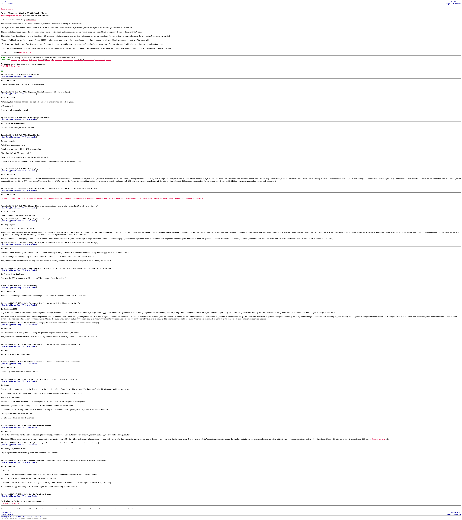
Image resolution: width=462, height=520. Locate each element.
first (2, 66)
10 (2, 268)
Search (10, 4)
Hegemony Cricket (35, 92)
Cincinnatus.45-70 (35, 268)
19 (2, 460)
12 (2, 303)
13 (2, 323)
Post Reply (6, 76)
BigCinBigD (32, 219)
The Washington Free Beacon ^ (11, 15)
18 (2, 443)
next (15, 66)
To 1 (24, 94)
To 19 (24, 496)
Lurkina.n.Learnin (36, 460)
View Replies (27, 76)
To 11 (24, 427)
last (18, 66)
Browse (3, 4)
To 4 (24, 171)
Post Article (457, 4)
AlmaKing (33, 286)
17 (2, 425)
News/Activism (455, 2)
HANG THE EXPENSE (37, 379)
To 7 (24, 346)
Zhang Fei (32, 188)
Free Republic (6, 2)
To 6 (24, 270)
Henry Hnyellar (34, 135)
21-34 (11, 66)
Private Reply (16, 76)
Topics (448, 4)
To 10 (24, 325)
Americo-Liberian (378, 439)
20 (2, 494)
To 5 (24, 288)
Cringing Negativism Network (39, 117)
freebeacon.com (25, 52)
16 (2, 379)
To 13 (24, 364)
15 (2, 362)
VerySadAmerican (35, 303)
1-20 (6, 66)
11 (2, 286)
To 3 (24, 137)
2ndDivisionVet (33, 74)
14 (2, 344)
